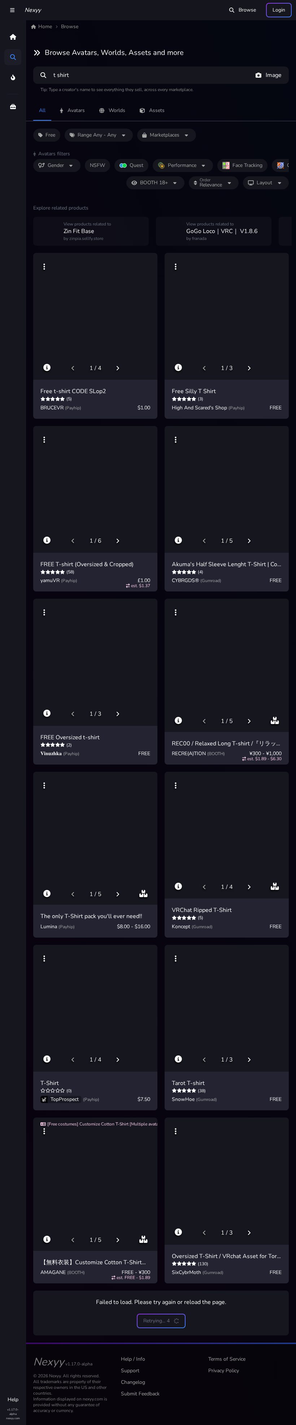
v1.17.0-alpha (12, 1412)
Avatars (76, 110)
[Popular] (12, 77)
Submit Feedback (140, 1393)
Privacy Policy (223, 1370)
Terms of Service (226, 1359)
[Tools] (12, 107)
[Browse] (12, 57)
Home (45, 26)
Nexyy (33, 10)
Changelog (133, 1382)
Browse (247, 10)
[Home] (12, 37)
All (42, 110)
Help (13, 1399)
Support (130, 1370)
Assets (157, 110)
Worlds (117, 110)
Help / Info (133, 1359)
